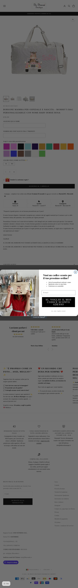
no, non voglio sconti (58, 311)
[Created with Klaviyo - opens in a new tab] (39, 317)
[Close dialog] (75, 272)
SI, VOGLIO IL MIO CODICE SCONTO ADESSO (58, 302)
